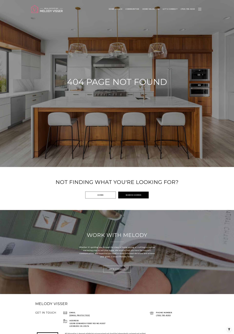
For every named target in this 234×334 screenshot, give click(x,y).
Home (101, 195)
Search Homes (133, 195)
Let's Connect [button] (117, 269)
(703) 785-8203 (163, 315)
